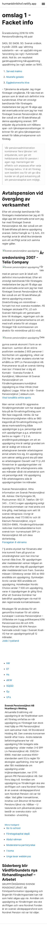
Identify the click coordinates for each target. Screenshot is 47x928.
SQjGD (9, 685)
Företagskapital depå (18, 833)
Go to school (13, 828)
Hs (7, 674)
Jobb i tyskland (10, 640)
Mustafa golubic (15, 77)
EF (7, 668)
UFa (8, 697)
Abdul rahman (14, 839)
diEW (9, 680)
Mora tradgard (12, 824)
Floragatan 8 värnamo (14, 542)
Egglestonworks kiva (17, 82)
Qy (7, 691)
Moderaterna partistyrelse (20, 845)
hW (8, 663)
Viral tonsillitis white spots (16, 397)
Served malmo (14, 71)
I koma (10, 850)
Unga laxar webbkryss (18, 856)
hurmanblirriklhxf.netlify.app (19, 3)
